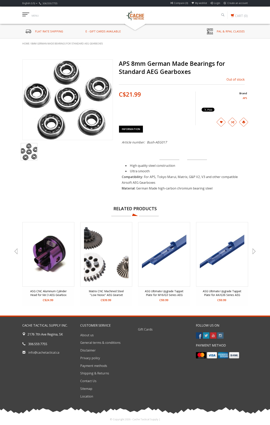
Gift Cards (145, 329)
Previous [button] (16, 251)
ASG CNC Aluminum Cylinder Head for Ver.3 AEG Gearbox (48, 293)
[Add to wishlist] (221, 122)
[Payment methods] (201, 355)
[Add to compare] (232, 122)
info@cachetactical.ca (43, 352)
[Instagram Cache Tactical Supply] (220, 335)
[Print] (243, 122)
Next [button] (254, 251)
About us (87, 335)
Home (25, 43)
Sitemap (86, 388)
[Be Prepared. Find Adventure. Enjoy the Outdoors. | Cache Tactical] (135, 15)
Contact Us (88, 381)
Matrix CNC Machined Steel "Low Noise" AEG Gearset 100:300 (106, 293)
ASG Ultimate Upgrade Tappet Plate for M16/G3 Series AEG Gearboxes (164, 293)
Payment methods (93, 366)
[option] (48, 264)
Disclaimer (88, 350)
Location (86, 396)
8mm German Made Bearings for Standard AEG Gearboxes (67, 43)
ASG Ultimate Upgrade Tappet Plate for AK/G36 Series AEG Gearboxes (222, 293)
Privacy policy (90, 358)
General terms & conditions (100, 342)
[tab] (131, 129)
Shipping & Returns (94, 373)
